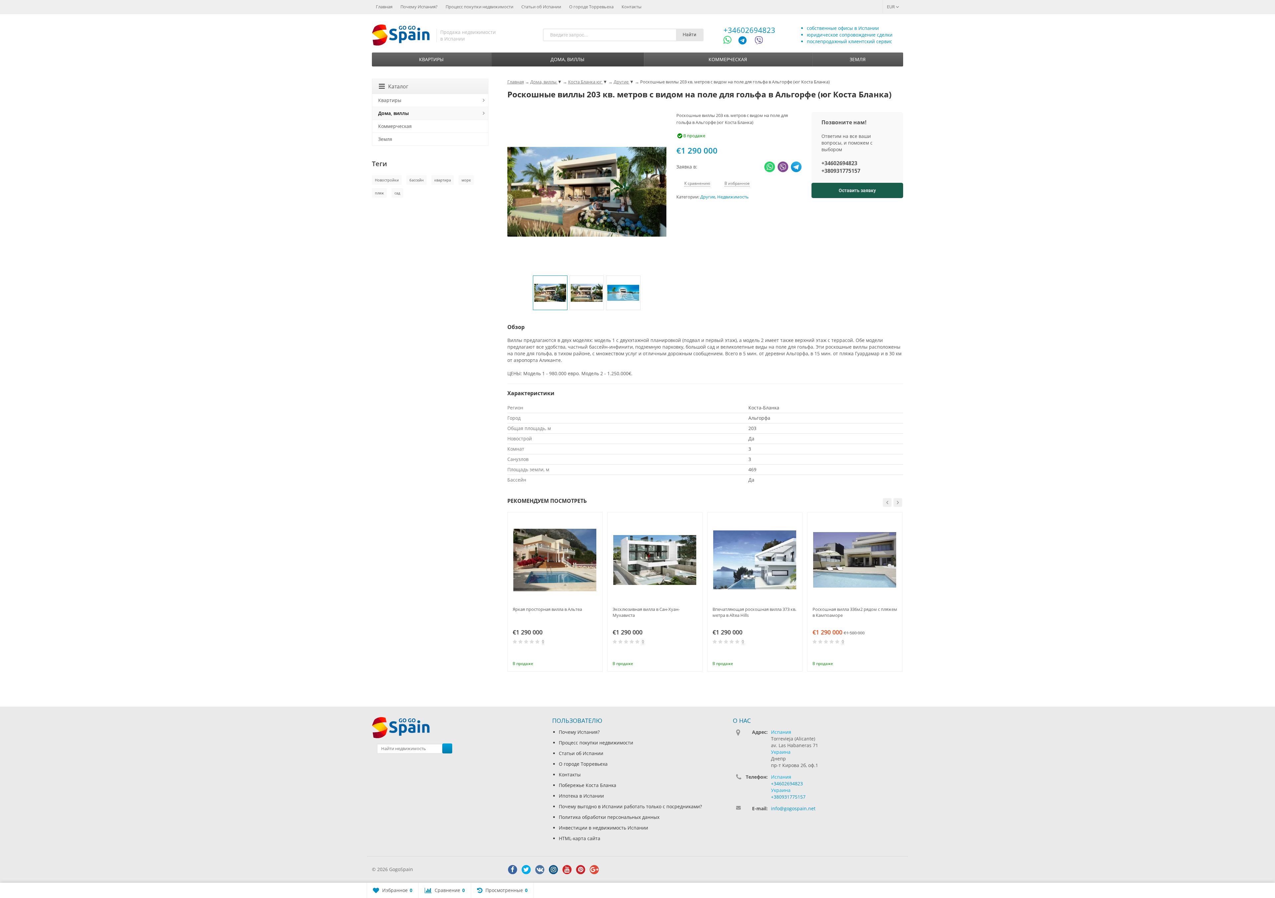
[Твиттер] (526, 869)
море (466, 179)
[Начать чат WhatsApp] (730, 41)
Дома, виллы (567, 59)
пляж (379, 192)
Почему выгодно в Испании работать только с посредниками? (630, 806)
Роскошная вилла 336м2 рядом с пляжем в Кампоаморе (854, 612)
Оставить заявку (857, 190)
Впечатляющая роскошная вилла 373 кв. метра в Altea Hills (754, 612)
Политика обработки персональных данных (609, 817)
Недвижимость (733, 197)
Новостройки (387, 179)
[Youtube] (567, 869)
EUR (891, 7)
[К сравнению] (584, 654)
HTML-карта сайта (579, 838)
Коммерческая (728, 59)
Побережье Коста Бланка (587, 785)
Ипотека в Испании (581, 796)
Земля (858, 59)
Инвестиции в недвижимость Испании (603, 828)
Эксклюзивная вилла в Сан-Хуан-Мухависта (646, 612)
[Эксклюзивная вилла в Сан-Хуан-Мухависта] (655, 559)
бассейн (416, 179)
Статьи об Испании (541, 7)
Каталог (398, 86)
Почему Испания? (419, 7)
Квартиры (431, 59)
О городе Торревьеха (591, 7)
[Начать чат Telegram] (745, 41)
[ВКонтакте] (540, 869)
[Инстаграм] (553, 869)
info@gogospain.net (793, 808)
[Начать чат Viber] (759, 41)
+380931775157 (840, 170)
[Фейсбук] (512, 869)
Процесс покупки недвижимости (479, 7)
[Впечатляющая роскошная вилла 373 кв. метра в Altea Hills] (755, 559)
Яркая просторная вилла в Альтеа (547, 609)
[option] (550, 293)
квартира (442, 179)
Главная (384, 7)
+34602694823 (749, 30)
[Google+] (594, 869)
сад (397, 192)
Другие (707, 197)
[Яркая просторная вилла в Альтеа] (555, 559)
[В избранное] (595, 654)
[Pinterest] (580, 869)
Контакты (631, 7)
